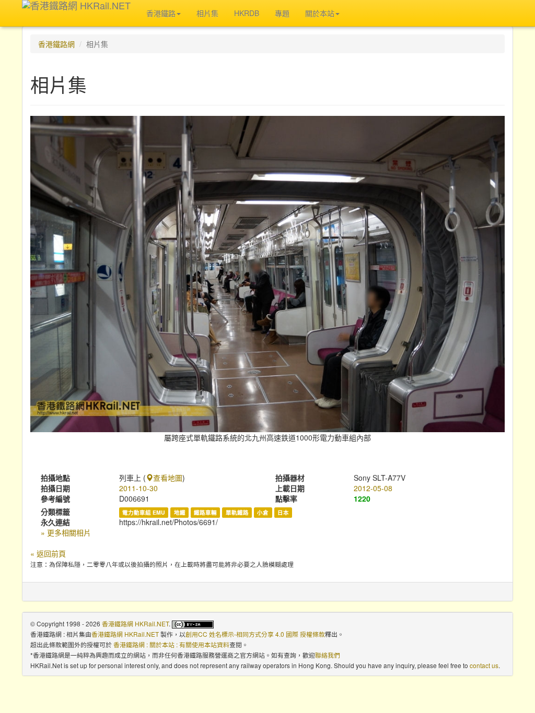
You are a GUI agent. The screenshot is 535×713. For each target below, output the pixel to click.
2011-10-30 (138, 488)
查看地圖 (167, 477)
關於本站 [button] (319, 13)
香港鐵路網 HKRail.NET (135, 623)
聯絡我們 (327, 654)
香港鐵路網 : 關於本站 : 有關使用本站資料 (171, 644)
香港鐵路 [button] (161, 13)
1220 (362, 498)
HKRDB (246, 13)
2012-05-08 (373, 488)
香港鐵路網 (56, 44)
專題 (282, 13)
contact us (484, 665)
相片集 (207, 13)
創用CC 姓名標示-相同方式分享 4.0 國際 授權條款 (255, 633)
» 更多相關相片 (66, 532)
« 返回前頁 (48, 553)
